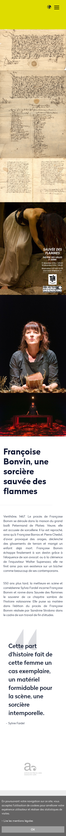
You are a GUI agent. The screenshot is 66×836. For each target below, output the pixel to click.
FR (47, 14)
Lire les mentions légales (18, 821)
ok (33, 829)
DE (51, 14)
